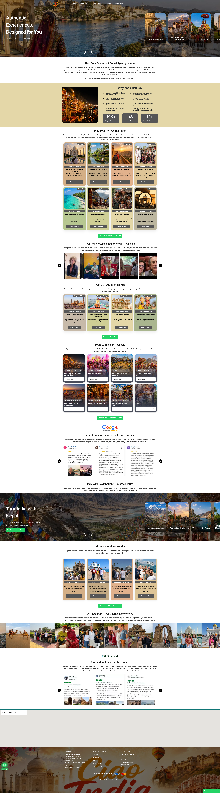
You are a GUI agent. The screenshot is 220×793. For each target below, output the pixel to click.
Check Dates (74, 327)
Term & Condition (98, 766)
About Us (96, 3)
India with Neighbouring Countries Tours (127, 763)
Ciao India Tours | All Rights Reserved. (111, 780)
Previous (59, 265)
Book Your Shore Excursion (110, 606)
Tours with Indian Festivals (128, 759)
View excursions (74, 596)
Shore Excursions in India (127, 767)
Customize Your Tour (15, 530)
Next (160, 265)
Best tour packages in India (128, 754)
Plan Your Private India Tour (110, 236)
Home (74, 3)
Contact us (96, 757)
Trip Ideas (83, 3)
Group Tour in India (126, 757)
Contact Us (119, 3)
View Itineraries (74, 182)
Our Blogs (107, 3)
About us (95, 754)
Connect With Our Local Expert (110, 418)
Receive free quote (211, 791)
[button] (4, 765)
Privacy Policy (97, 763)
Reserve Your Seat (110, 337)
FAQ (94, 760)
